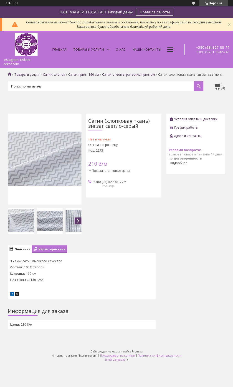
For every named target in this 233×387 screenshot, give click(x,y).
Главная (59, 49)
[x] (17, 294)
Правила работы (155, 12)
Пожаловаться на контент (117, 355)
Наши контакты (146, 49)
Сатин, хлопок (54, 74)
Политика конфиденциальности (160, 355)
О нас (121, 49)
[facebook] (12, 294)
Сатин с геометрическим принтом (128, 74)
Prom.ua (137, 351)
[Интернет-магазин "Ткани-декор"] (26, 43)
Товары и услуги (88, 49)
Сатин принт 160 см (83, 74)
